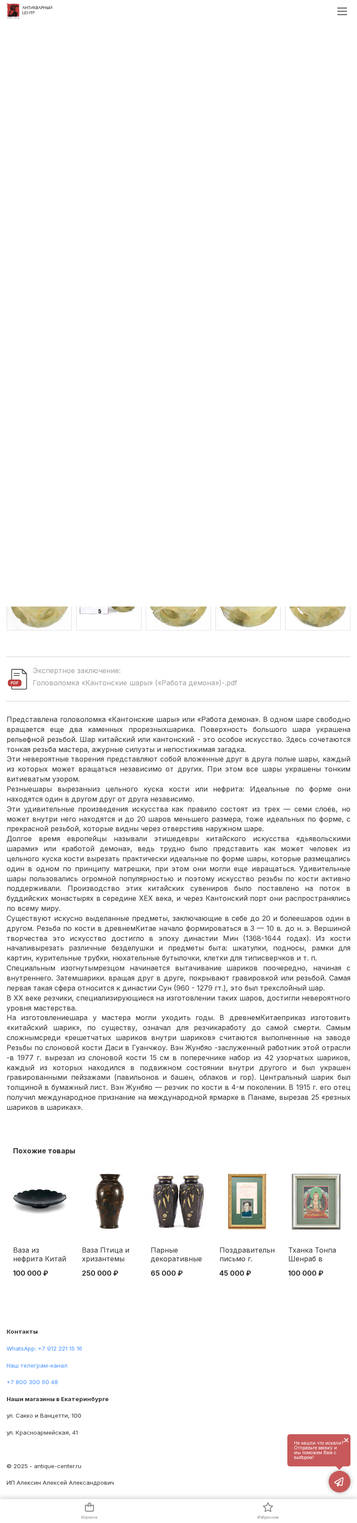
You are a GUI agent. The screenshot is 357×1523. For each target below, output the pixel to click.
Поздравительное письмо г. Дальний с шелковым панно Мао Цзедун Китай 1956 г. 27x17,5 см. (247, 1255)
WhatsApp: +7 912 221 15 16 (44, 1348)
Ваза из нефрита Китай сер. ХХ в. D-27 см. (39, 1255)
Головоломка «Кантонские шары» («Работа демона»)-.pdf (135, 682)
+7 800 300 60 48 (32, 1381)
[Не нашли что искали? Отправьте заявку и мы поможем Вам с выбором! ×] (339, 1482)
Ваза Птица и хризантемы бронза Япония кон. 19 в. (108, 1255)
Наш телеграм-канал (37, 1365)
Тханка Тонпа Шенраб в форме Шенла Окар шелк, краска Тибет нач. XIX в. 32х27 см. (312, 1255)
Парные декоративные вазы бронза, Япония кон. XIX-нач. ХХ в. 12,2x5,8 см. (176, 1255)
